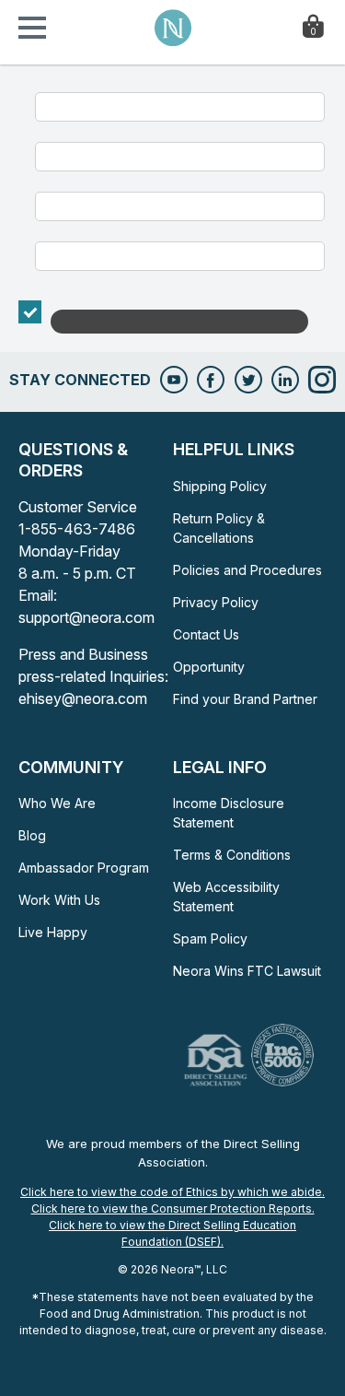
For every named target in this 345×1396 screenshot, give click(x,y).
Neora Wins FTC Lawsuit (247, 971)
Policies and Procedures (247, 570)
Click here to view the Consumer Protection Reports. (173, 1208)
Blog (32, 835)
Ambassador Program (83, 867)
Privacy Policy (216, 602)
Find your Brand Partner (245, 699)
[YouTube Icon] (174, 379)
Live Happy (52, 932)
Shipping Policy (220, 486)
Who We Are (57, 803)
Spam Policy (210, 938)
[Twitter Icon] (248, 379)
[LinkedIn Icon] (285, 379)
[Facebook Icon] (210, 379)
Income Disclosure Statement (228, 812)
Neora (173, 27)
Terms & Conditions (232, 854)
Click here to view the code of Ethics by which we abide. (172, 1192)
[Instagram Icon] (322, 379)
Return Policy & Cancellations (219, 527)
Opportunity (209, 667)
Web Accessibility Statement (226, 896)
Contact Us (206, 634)
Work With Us (59, 900)
